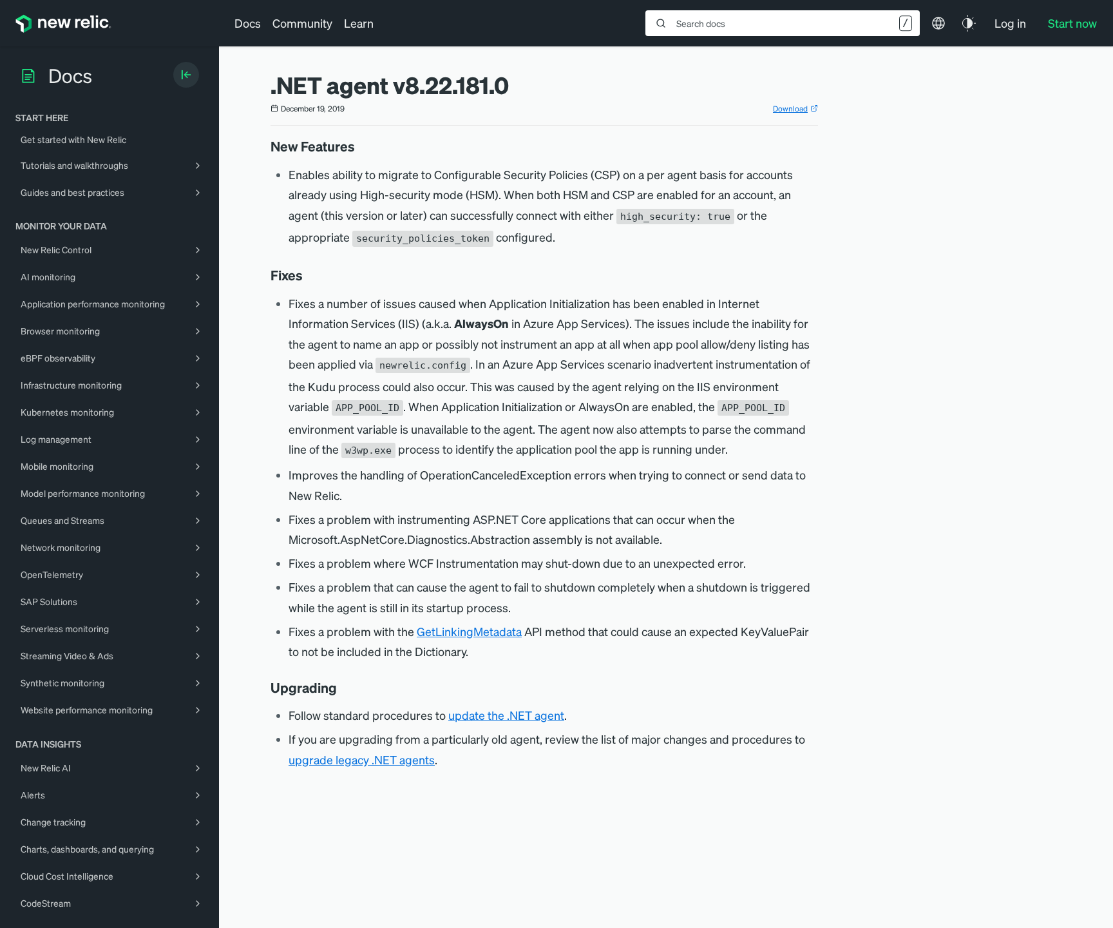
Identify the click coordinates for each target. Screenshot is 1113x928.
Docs (247, 22)
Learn (359, 22)
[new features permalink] (361, 146)
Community (302, 22)
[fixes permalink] (309, 275)
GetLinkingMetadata (469, 631)
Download (790, 108)
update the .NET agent (506, 715)
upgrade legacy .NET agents (362, 759)
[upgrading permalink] (343, 687)
